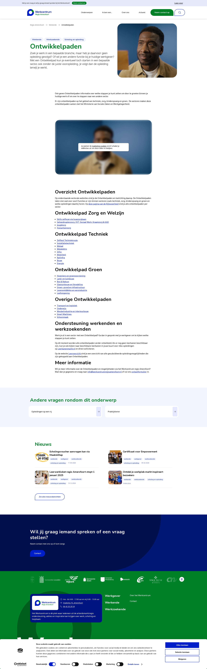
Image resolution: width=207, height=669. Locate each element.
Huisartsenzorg (64, 228)
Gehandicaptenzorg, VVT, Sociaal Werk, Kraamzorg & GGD (83, 222)
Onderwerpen (87, 12)
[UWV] (135, 580)
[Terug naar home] (39, 12)
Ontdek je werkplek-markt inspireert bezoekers (143, 473)
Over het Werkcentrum (140, 595)
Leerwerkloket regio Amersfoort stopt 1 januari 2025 (72, 473)
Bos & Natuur (63, 281)
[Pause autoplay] (181, 579)
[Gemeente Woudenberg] (101, 580)
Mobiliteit (61, 254)
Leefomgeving (63, 293)
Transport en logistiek (67, 305)
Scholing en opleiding (74, 39)
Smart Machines (64, 314)
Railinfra (61, 257)
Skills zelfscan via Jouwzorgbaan (71, 219)
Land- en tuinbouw (65, 278)
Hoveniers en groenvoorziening (71, 276)
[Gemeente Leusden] (44, 580)
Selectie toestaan (182, 652)
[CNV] (167, 580)
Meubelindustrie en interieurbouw (73, 311)
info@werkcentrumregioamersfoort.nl (104, 371)
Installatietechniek (65, 243)
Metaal (60, 246)
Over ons (125, 12)
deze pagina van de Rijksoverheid (103, 204)
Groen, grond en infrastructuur (71, 287)
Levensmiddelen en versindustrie (72, 290)
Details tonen (133, 664)
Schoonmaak (62, 317)
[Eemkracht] (119, 580)
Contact (37, 553)
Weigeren (182, 659)
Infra (59, 252)
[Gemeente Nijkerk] (66, 580)
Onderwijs (61, 308)
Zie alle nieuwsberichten (50, 496)
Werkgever (64, 459)
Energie (60, 263)
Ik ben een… (107, 12)
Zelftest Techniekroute (67, 240)
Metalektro (62, 249)
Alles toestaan (182, 645)
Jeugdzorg (61, 225)
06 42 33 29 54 (69, 606)
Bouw (59, 260)
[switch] (75, 664)
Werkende (36, 39)
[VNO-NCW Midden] (150, 580)
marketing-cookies (99, 146)
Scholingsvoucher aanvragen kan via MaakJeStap (69, 453)
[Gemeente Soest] (84, 580)
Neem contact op (79, 3)
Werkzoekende (53, 39)
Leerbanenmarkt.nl (66, 348)
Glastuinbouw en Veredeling (70, 284)
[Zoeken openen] (179, 12)
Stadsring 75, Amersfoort (71, 603)
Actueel (142, 12)
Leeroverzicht (74, 353)
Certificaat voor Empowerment (140, 451)
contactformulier (139, 371)
